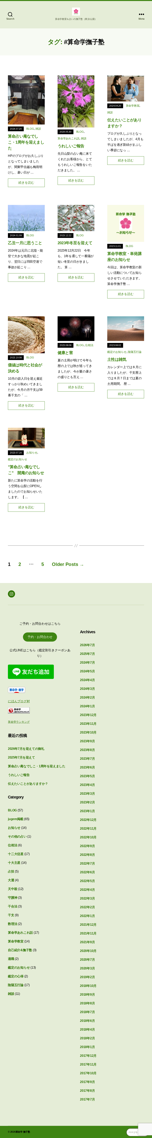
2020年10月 (88, 951)
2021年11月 (88, 933)
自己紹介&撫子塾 (20, 950)
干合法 (12, 906)
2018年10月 (88, 985)
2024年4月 (87, 680)
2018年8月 (87, 1003)
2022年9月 (87, 846)
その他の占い (17, 836)
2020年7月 (87, 959)
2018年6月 (87, 1020)
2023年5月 (87, 776)
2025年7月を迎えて (21, 757)
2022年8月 (87, 854)
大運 (11, 880)
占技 (11, 871)
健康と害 (65, 352)
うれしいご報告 (71, 146)
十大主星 (14, 862)
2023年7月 (87, 758)
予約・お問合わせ (40, 637)
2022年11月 (88, 828)
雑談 (38, 128)
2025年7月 (87, 653)
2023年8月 (87, 750)
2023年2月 (87, 802)
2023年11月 (88, 723)
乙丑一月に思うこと (25, 243)
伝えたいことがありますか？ (28, 783)
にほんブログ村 (19, 701)
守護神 (12, 897)
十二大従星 (16, 854)
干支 (11, 915)
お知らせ (31, 452)
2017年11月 (88, 1064)
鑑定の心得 (16, 976)
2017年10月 (88, 1073)
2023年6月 (87, 767)
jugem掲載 (15, 819)
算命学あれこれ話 (68, 138)
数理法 (12, 924)
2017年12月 (88, 1055)
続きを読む (26, 182)
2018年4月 (87, 1029)
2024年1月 (87, 706)
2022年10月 (88, 837)
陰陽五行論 (135, 351)
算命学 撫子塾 (23, 1131)
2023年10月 (88, 732)
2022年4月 (87, 889)
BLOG (30, 128)
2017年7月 (87, 1099)
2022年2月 (87, 907)
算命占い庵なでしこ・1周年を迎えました (26, 142)
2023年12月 (88, 715)
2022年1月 (87, 916)
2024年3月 (87, 688)
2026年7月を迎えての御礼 (26, 748)
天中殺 (12, 889)
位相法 (89, 345)
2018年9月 (87, 994)
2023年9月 (87, 741)
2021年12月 (88, 924)
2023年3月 (87, 793)
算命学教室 (133, 105)
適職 (11, 958)
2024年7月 (87, 662)
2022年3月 (87, 898)
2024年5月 (87, 671)
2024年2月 (87, 697)
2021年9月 (87, 942)
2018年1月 (87, 1047)
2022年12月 (88, 819)
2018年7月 (87, 1012)
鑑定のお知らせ (116, 351)
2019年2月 (87, 977)
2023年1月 (87, 811)
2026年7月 (87, 645)
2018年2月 (87, 1038)
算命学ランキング (19, 721)
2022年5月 (87, 881)
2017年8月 (87, 1090)
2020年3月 (87, 968)
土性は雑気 (116, 359)
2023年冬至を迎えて (75, 243)
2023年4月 (87, 785)
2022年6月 (87, 872)
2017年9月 (87, 1082)
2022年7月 (87, 863)
